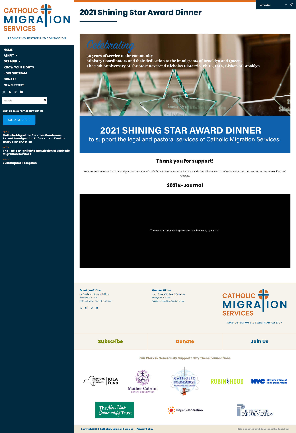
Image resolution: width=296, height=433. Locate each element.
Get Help (10, 61)
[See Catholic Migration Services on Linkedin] (21, 93)
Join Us (259, 341)
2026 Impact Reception (20, 163)
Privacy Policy (144, 429)
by (263, 429)
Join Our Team (15, 73)
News (6, 131)
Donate (10, 79)
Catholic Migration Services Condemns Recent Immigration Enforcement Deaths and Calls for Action (34, 138)
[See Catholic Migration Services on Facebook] (10, 93)
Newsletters (14, 85)
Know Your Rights (19, 67)
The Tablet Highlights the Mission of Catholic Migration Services (36, 152)
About (9, 55)
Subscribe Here (19, 120)
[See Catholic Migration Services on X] (4, 93)
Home (8, 50)
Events (7, 159)
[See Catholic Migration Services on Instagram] (16, 93)
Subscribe (110, 341)
